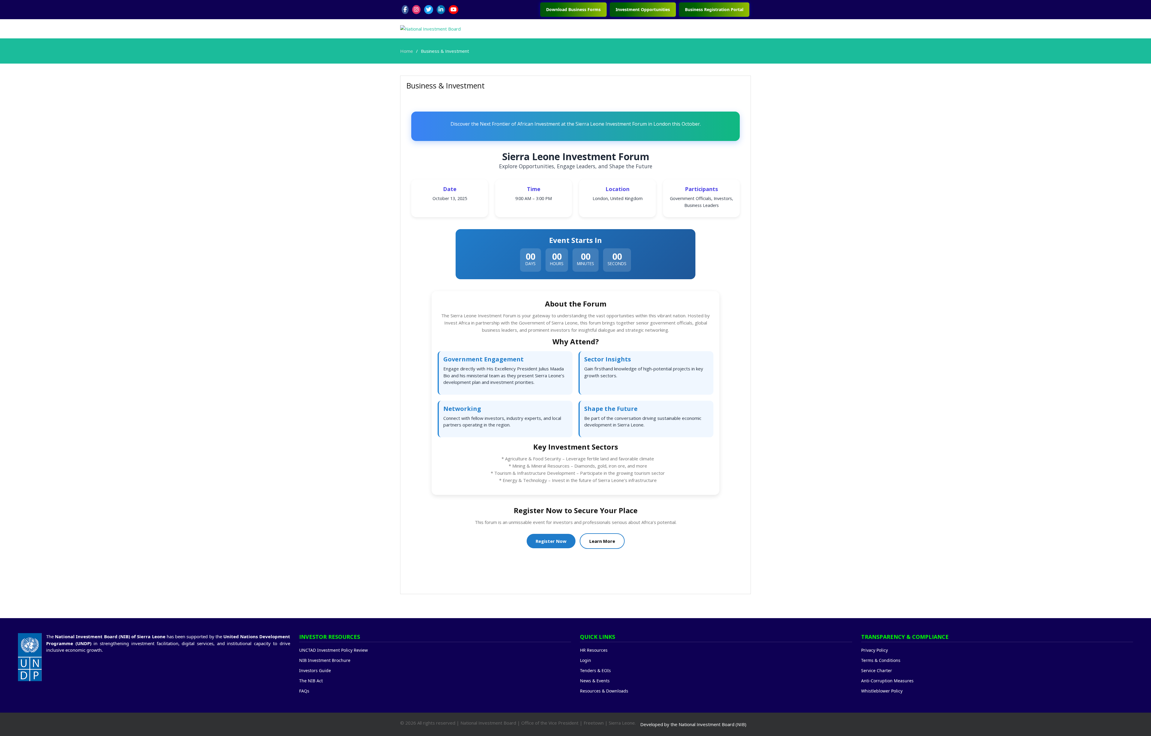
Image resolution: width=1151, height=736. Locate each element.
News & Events (595, 681)
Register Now (551, 541)
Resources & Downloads (604, 691)
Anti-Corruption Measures (887, 681)
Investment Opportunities (643, 9)
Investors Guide (315, 670)
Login (585, 660)
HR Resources (594, 650)
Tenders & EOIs (595, 670)
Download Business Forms (573, 9)
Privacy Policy (874, 650)
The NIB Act (311, 681)
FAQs (304, 691)
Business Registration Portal (714, 9)
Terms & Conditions (880, 660)
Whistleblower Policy (882, 691)
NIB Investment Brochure (324, 660)
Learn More (602, 541)
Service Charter (876, 670)
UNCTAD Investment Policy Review (333, 650)
